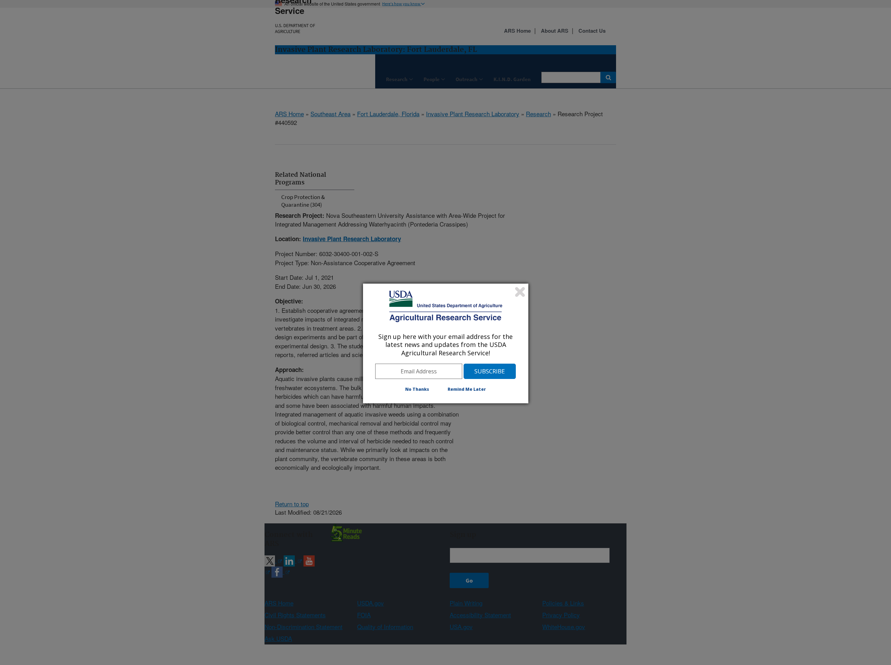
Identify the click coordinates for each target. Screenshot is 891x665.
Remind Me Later (467, 389)
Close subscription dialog (520, 292)
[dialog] (445, 343)
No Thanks (417, 389)
